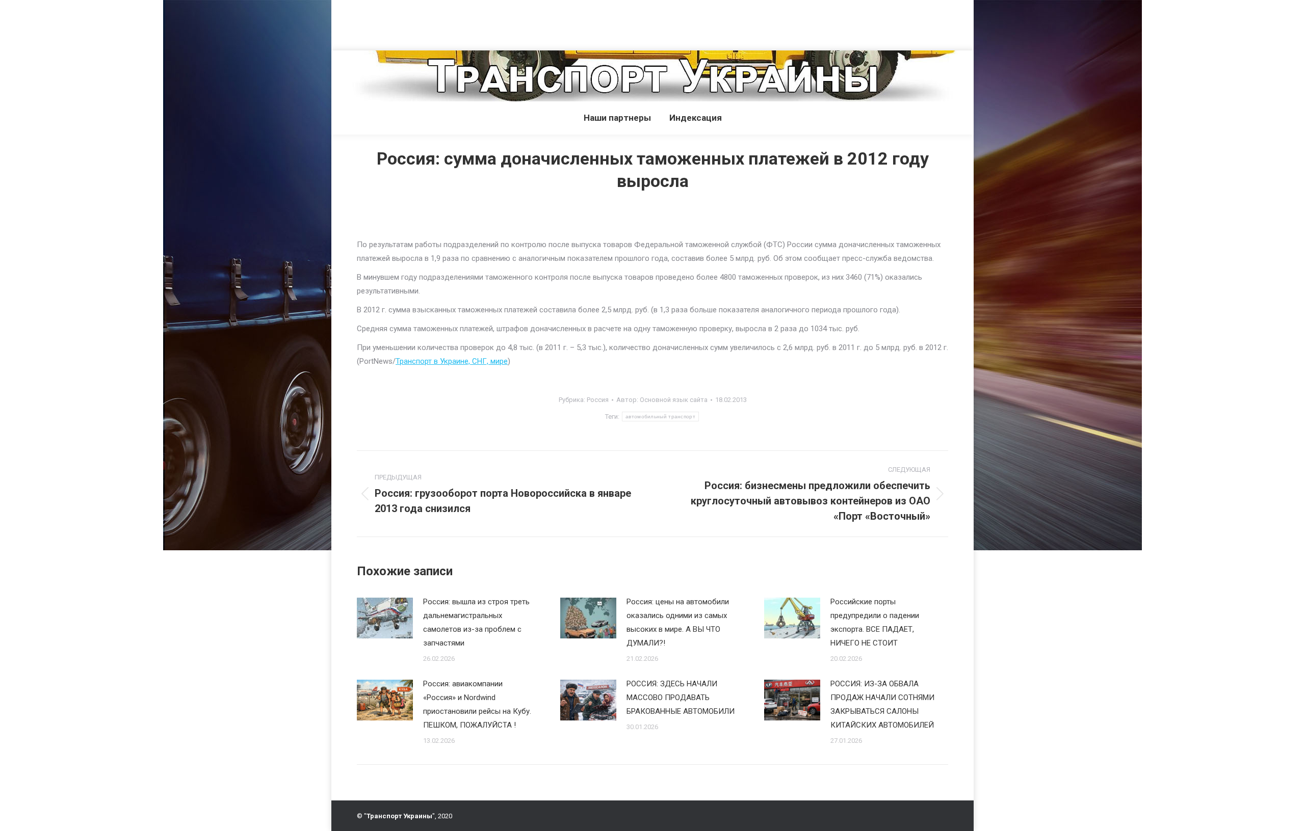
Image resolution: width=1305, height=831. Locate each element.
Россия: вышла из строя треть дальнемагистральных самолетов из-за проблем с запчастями (476, 622)
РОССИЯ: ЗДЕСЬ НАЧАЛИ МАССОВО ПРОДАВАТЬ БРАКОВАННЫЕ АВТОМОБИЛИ (681, 697)
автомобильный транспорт (660, 416)
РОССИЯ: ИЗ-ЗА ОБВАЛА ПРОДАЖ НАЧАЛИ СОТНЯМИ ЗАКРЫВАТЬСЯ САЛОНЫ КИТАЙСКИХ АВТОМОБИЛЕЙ (882, 704)
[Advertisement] (185, 23)
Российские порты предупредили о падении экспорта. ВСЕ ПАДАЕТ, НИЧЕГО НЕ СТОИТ (874, 622)
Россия (598, 400)
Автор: (662, 400)
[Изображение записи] (385, 618)
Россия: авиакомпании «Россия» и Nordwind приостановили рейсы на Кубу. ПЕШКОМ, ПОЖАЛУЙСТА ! (477, 704)
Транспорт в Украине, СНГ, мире (452, 361)
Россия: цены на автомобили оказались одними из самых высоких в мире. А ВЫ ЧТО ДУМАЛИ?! (678, 622)
